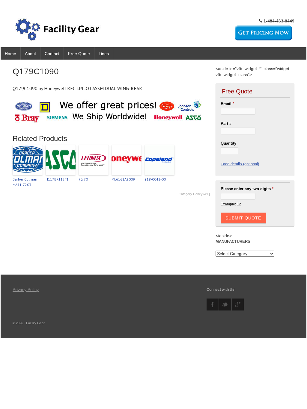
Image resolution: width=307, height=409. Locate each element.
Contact (52, 53)
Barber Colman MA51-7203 (25, 182)
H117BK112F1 (57, 179)
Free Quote (79, 53)
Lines (104, 53)
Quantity (228, 143)
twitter (225, 304)
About (30, 53)
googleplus (238, 304)
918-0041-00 (155, 179)
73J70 (83, 179)
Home (10, 53)
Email (227, 104)
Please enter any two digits (247, 189)
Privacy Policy (26, 289)
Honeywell (200, 194)
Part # (226, 123)
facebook (213, 304)
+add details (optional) (240, 164)
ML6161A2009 (123, 179)
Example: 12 (231, 204)
